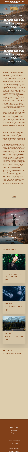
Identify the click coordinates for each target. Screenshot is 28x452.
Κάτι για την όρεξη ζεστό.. (14, 438)
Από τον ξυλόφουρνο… (14, 448)
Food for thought (11, 15)
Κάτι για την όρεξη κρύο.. (14, 440)
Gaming (6, 333)
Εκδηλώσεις (14, 433)
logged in (11, 353)
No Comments (18, 30)
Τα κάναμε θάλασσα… (14, 451)
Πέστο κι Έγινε (14, 427)
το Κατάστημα (14, 430)
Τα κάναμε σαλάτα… (14, 443)
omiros (9, 30)
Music (20, 15)
